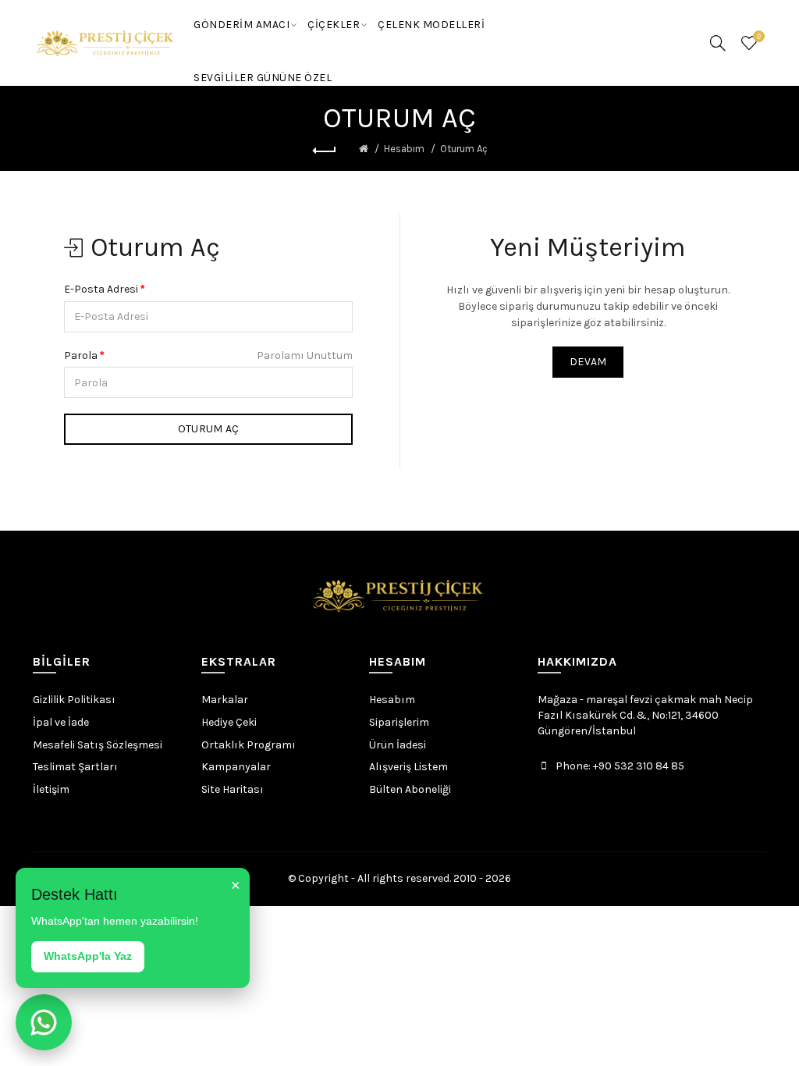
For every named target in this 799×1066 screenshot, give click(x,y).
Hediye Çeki (229, 722)
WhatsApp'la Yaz (88, 956)
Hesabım (404, 149)
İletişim (51, 789)
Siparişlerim (399, 722)
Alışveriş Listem (408, 766)
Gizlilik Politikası (74, 699)
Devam (588, 361)
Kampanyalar (236, 766)
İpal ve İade (61, 722)
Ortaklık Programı (248, 745)
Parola (81, 355)
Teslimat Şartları (75, 766)
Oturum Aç (464, 149)
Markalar (224, 699)
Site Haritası (232, 789)
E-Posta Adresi (101, 289)
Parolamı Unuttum (305, 355)
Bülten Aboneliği (410, 789)
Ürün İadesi (397, 745)
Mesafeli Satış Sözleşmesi (97, 745)
